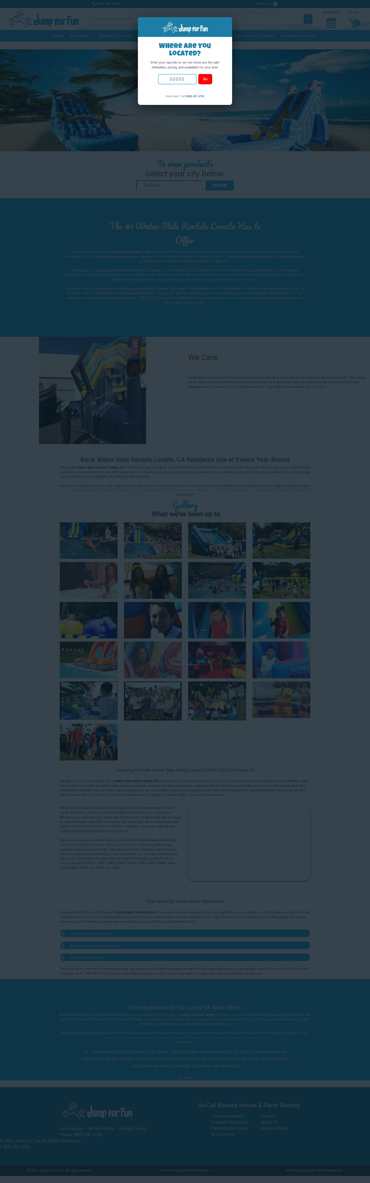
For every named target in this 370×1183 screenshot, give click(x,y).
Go (205, 79)
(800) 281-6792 (195, 96)
